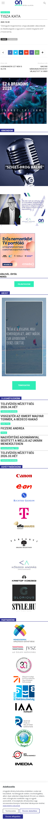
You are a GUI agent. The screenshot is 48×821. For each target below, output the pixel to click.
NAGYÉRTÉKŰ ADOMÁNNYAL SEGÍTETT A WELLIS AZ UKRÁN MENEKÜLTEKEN (21, 441)
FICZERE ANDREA (12, 428)
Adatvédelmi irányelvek (11, 806)
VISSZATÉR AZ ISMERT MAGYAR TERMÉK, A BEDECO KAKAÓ (22, 417)
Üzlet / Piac (5, 424)
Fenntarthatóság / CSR (9, 448)
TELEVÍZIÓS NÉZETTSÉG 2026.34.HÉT (17, 405)
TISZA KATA (12, 39)
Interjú (3, 433)
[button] (44, 3)
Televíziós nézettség (9, 411)
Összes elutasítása (29, 811)
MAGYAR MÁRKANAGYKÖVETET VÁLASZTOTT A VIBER (38, 68)
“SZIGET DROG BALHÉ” (24, 167)
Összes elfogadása (12, 816)
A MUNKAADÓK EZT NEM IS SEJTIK (11, 67)
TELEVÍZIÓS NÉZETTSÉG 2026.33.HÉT (17, 454)
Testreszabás (10, 811)
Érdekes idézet (5, 12)
